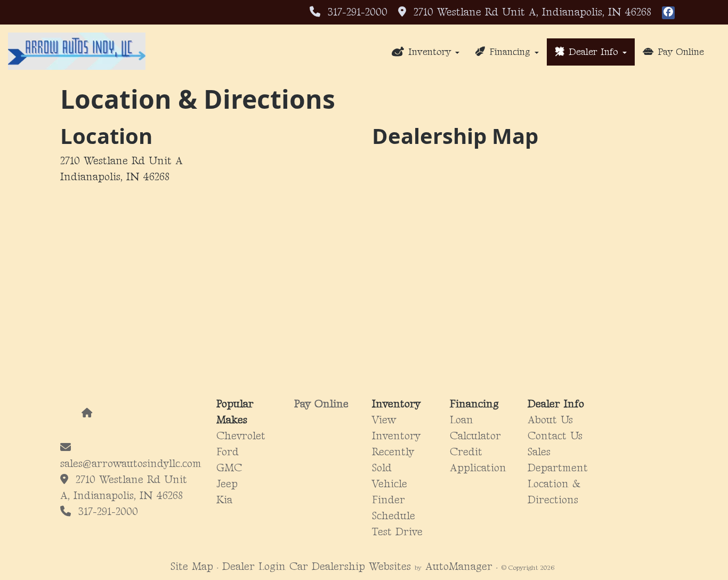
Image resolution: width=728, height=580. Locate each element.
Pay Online (321, 404)
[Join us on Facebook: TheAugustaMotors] (668, 12)
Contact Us (555, 436)
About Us (550, 420)
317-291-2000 (357, 12)
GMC (229, 468)
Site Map (192, 566)
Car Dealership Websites (350, 566)
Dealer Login (254, 566)
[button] (425, 52)
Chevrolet (240, 436)
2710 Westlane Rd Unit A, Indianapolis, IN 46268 (528, 12)
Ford (227, 452)
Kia (224, 500)
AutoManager (458, 566)
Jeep (227, 484)
